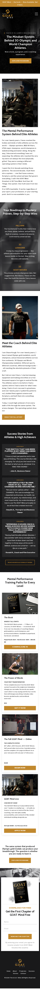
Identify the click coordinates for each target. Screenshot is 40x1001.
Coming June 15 (20, 647)
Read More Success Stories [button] (20, 562)
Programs (22, 971)
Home (8, 971)
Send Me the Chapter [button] (20, 936)
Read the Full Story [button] (13, 417)
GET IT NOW (20, 708)
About (15, 971)
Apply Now (20, 831)
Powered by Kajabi (20, 983)
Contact (23, 973)
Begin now (20, 768)
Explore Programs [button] (20, 61)
